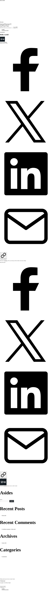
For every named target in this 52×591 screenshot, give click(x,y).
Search (1, 499)
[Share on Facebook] (26, 95)
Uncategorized (2, 32)
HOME (3, 29)
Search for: (2, 27)
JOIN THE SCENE (5, 30)
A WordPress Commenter (6, 529)
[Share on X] (26, 147)
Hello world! (4, 515)
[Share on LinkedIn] (26, 199)
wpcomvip (5, 42)
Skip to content (2, 0)
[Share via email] (26, 251)
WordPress (5, 260)
